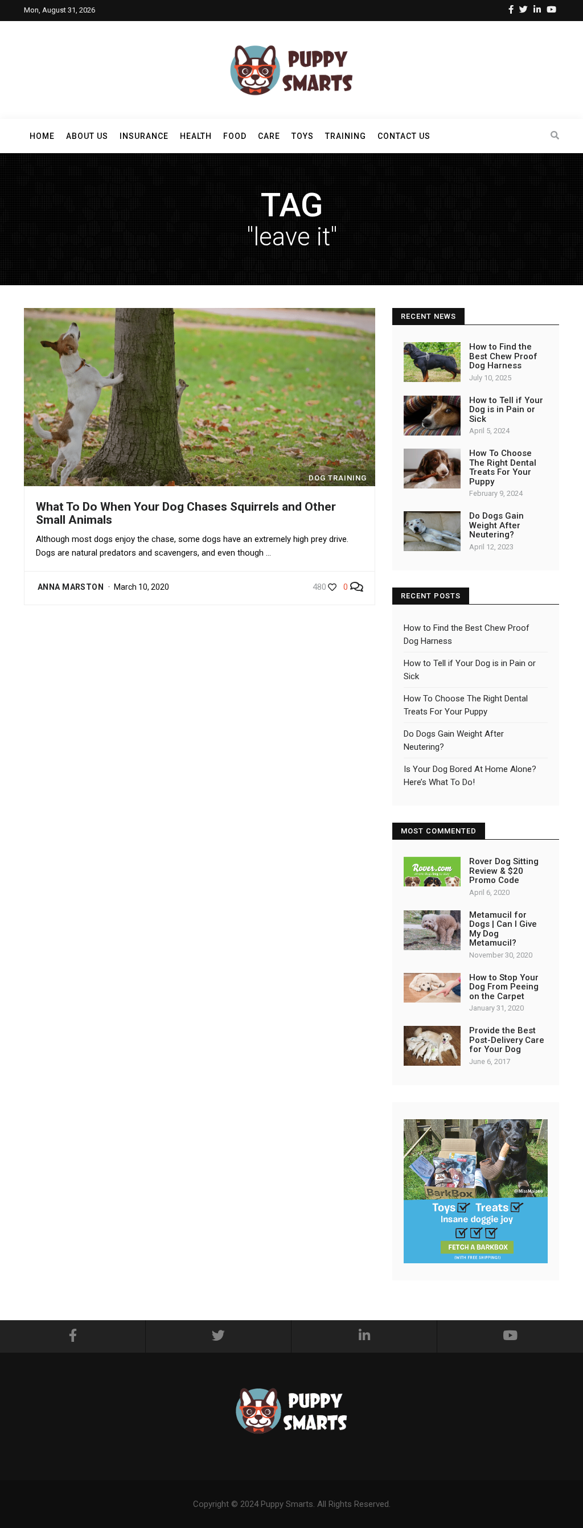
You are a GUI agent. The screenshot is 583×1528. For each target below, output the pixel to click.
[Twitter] (523, 10)
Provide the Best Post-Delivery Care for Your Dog (506, 1039)
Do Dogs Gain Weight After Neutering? (496, 525)
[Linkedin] (537, 10)
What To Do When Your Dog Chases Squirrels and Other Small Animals (186, 513)
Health (196, 136)
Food (235, 136)
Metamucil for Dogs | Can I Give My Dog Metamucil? (503, 929)
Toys (303, 136)
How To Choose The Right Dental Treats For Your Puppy (502, 467)
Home (42, 136)
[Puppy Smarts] (291, 69)
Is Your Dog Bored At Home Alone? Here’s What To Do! (470, 775)
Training (345, 136)
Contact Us (403, 136)
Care (269, 136)
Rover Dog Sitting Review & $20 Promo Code (504, 870)
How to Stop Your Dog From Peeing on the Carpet (504, 986)
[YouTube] (551, 10)
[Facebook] (511, 10)
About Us (87, 136)
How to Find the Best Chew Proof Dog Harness (503, 356)
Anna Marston (71, 587)
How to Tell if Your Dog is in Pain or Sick (506, 409)
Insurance (144, 136)
